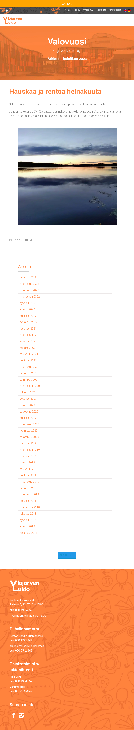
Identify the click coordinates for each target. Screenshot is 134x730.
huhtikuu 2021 (28, 360)
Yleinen (34, 240)
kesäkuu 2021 (28, 347)
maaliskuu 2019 (29, 481)
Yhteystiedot (115, 10)
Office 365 (88, 10)
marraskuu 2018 (30, 507)
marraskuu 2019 (30, 449)
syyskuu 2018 (28, 520)
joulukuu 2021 (28, 328)
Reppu (77, 10)
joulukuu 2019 (28, 443)
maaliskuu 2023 (29, 284)
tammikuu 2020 (29, 437)
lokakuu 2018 (28, 513)
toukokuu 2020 (29, 411)
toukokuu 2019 (29, 469)
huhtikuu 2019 (28, 475)
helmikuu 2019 (29, 488)
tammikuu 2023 (29, 290)
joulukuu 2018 (28, 501)
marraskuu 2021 (30, 334)
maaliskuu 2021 (29, 366)
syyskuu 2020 (28, 398)
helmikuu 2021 (29, 373)
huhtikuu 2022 (28, 315)
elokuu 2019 (27, 462)
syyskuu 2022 (28, 303)
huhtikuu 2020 (28, 418)
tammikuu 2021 (29, 379)
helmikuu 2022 (29, 322)
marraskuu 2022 (30, 296)
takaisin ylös (67, 555)
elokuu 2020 (27, 405)
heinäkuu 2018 (29, 532)
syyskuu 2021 (28, 341)
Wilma (67, 10)
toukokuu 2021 (29, 354)
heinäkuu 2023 (29, 277)
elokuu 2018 (27, 526)
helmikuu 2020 (29, 430)
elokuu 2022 (27, 309)
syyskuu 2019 (28, 456)
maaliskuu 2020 (29, 424)
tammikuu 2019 (29, 494)
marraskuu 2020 (30, 386)
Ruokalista (101, 10)
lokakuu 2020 (28, 392)
